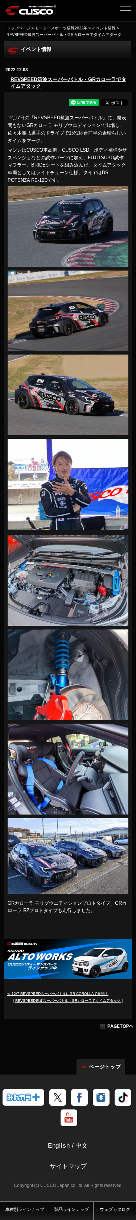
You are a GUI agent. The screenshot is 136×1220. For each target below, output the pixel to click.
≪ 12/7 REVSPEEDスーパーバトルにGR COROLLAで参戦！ (57, 994)
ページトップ (105, 1066)
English (59, 1145)
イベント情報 (104, 28)
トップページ (18, 28)
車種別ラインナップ (24, 1209)
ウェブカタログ (115, 1209)
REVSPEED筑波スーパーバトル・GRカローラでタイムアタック (68, 82)
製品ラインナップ (71, 1209)
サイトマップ (68, 1166)
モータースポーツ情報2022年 (61, 28)
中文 (81, 1145)
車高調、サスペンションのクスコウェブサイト (31, 13)
